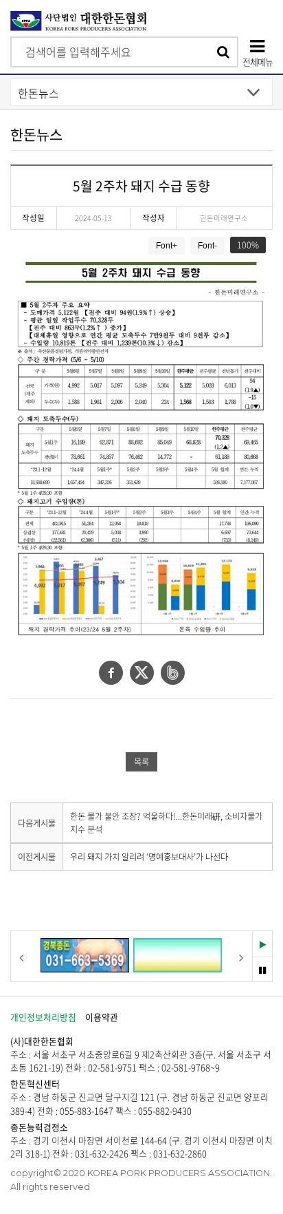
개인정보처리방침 (43, 1016)
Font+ (166, 246)
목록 (141, 762)
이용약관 (101, 1016)
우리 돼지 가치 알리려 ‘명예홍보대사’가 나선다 (149, 857)
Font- (207, 246)
